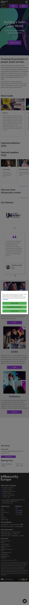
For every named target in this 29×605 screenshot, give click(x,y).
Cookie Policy (5, 299)
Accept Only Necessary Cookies (14, 307)
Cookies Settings (14, 303)
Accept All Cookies (14, 310)
